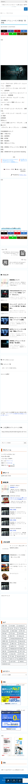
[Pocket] (5, 34)
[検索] (26, 1)
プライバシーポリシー (11, 4)
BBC (4, 625)
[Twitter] (4, 31)
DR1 (22, 631)
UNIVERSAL (23, 171)
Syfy (4, 656)
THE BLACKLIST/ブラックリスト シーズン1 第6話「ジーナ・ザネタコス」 (18, 292)
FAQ (4, 4)
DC (17, 628)
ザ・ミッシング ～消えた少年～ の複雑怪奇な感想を (18, 546)
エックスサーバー (11, 684)
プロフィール (9, 460)
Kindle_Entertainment (17, 638)
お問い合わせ (20, 4)
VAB (22, 661)
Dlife (14, 631)
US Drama (10, 13)
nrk (22, 646)
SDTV (21, 169)
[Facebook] (11, 31)
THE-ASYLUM (20, 656)
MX (4, 646)
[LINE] (13, 34)
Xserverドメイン (12, 710)
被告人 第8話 (13, 520)
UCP (12, 661)
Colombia (21, 625)
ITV (4, 638)
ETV (12, 633)
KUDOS (13, 641)
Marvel (22, 641)
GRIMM (12, 169)
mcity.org (9, 463)
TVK (4, 661)
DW (4, 633)
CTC (4, 628)
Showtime (13, 651)
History (21, 636)
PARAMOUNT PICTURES (17, 648)
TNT (4, 659)
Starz (13, 653)
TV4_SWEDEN (21, 659)
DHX (23, 628)
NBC (17, 169)
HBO (12, 636)
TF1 (12, 656)
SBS (4, 651)
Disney (5, 631)
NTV (24, 169)
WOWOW (6, 664)
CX (11, 628)
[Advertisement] (14, 52)
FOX (21, 633)
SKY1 (22, 651)
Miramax (5, 643)
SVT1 (21, 653)
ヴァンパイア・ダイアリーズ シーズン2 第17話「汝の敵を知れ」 (18, 306)
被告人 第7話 (13, 530)
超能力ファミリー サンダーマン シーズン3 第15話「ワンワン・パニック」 (18, 566)
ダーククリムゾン (14, 573)
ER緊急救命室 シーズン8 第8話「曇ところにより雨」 (17, 556)
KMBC (5, 641)
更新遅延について (15, 280)
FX (4, 636)
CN (12, 625)
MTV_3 (22, 643)
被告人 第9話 (13, 509)
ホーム (3, 13)
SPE (4, 653)
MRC (14, 643)
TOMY (11, 659)
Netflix (13, 646)
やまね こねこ (23, 175)
